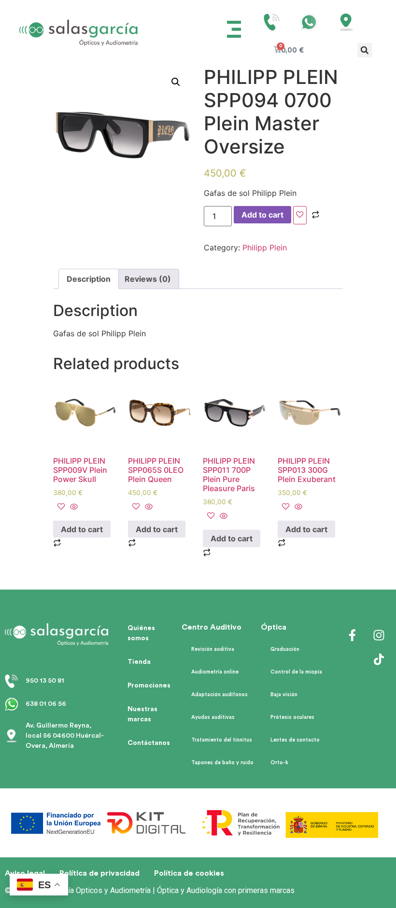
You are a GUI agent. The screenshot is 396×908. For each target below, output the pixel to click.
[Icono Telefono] (272, 22)
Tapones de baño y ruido (222, 762)
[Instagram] (379, 635)
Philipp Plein (264, 247)
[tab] (88, 279)
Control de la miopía (296, 671)
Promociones (148, 685)
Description (89, 279)
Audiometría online (215, 671)
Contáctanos (148, 743)
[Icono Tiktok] (379, 659)
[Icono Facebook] (352, 635)
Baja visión (283, 694)
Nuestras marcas (142, 714)
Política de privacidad (99, 873)
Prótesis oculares (292, 717)
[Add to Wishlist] (300, 215)
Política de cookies (189, 873)
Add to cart (262, 215)
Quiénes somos (141, 633)
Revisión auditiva (212, 649)
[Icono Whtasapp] (309, 22)
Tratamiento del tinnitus (221, 740)
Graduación (284, 649)
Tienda (139, 662)
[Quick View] (73, 507)
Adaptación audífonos (219, 694)
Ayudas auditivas (213, 717)
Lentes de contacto (295, 740)
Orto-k (279, 762)
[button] (234, 30)
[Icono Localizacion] (346, 22)
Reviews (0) (148, 279)
